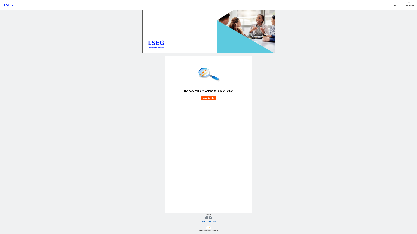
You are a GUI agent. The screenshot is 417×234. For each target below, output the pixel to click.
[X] (210, 217)
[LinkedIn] (206, 217)
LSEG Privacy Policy (208, 221)
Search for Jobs (409, 5)
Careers (395, 5)
